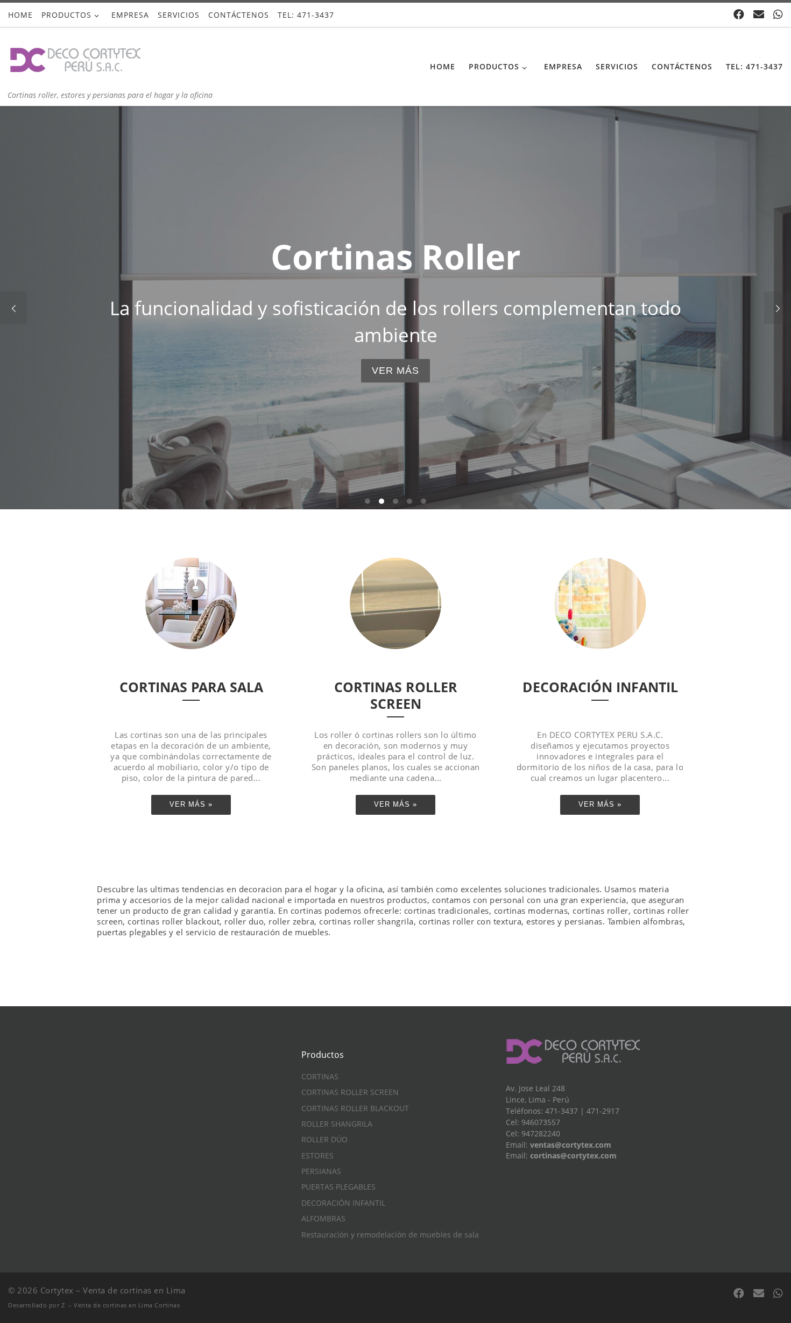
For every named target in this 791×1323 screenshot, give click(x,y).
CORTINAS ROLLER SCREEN (350, 1092)
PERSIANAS (321, 1171)
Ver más (395, 370)
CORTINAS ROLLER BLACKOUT (355, 1108)
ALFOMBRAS (323, 1219)
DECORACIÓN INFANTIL (343, 1203)
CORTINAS (319, 1077)
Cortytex (57, 1290)
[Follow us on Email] (758, 14)
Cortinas (167, 1305)
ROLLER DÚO (324, 1139)
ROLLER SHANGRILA (336, 1124)
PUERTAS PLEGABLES (338, 1187)
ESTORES (317, 1156)
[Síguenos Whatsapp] (778, 14)
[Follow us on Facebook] (738, 14)
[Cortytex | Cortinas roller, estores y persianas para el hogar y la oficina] (75, 58)
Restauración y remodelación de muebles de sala (390, 1235)
